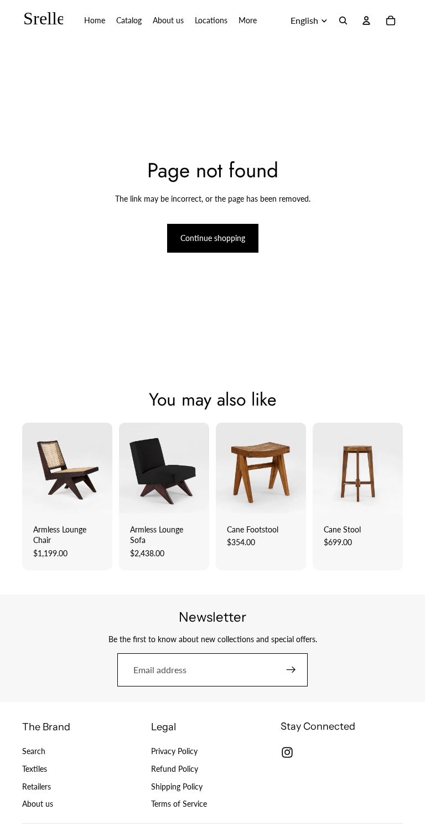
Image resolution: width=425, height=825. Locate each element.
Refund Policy (174, 768)
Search (33, 751)
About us (37, 803)
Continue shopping (212, 238)
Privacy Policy (174, 751)
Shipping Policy (177, 786)
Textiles (34, 768)
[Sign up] (291, 669)
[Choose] (95, 496)
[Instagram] (287, 752)
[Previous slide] (34, 467)
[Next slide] (100, 467)
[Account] (366, 20)
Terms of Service (179, 803)
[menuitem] (247, 20)
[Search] (343, 20)
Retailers (36, 786)
